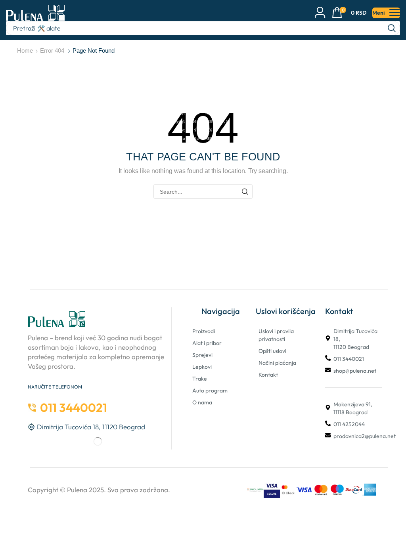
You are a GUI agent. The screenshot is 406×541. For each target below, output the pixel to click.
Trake (199, 378)
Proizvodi (203, 331)
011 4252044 (349, 424)
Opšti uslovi (272, 350)
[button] (349, 13)
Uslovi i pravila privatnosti (276, 335)
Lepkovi (202, 366)
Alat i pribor (207, 343)
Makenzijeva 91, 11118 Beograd (352, 408)
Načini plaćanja (277, 362)
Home (25, 50)
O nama (202, 402)
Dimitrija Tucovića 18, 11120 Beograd (355, 339)
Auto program (210, 390)
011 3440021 (348, 358)
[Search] (392, 28)
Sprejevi (202, 354)
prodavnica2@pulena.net (364, 436)
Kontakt (268, 374)
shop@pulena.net (354, 370)
